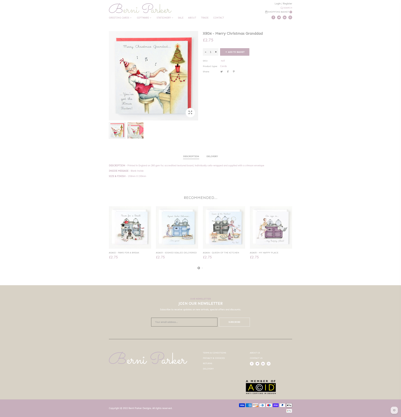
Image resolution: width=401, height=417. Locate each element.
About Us (255, 353)
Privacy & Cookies (214, 358)
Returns (207, 363)
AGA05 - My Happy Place (217, 252)
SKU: (205, 60)
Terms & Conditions (214, 353)
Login (278, 3)
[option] (117, 130)
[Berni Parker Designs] (140, 8)
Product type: (210, 66)
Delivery (212, 156)
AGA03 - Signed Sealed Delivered (129, 252)
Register (287, 3)
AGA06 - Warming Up (262, 252)
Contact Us (256, 358)
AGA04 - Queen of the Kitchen (174, 252)
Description (191, 156)
